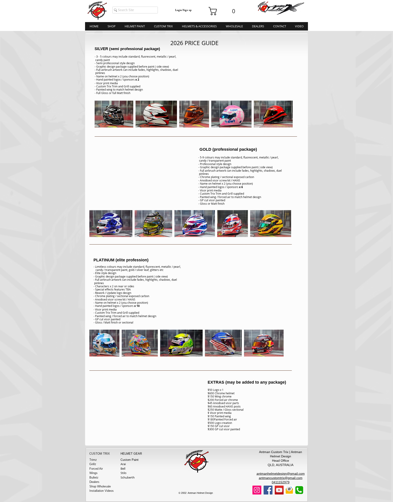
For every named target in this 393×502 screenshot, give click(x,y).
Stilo (123, 473)
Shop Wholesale (100, 486)
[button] (224, 11)
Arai (123, 464)
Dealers (94, 482)
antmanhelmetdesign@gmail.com (281, 473)
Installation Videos (101, 490)
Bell (123, 468)
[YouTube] (279, 490)
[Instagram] (256, 490)
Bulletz (93, 477)
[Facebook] (268, 490)
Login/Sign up (183, 11)
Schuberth (128, 477)
